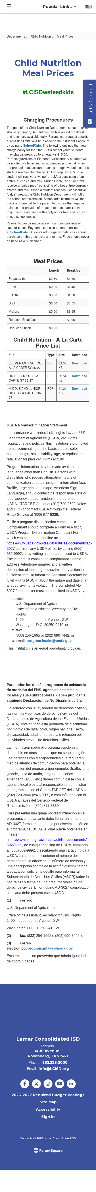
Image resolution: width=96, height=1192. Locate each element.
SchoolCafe (32, 145)
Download (79, 363)
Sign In (48, 1117)
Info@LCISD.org (54, 1069)
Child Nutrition (41, 36)
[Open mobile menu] (9, 6)
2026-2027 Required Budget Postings (48, 1095)
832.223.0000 (54, 1062)
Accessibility (48, 1109)
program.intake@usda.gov (49, 641)
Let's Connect (90, 99)
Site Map (48, 1102)
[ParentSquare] (48, 1150)
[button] (59, 6)
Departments (16, 36)
